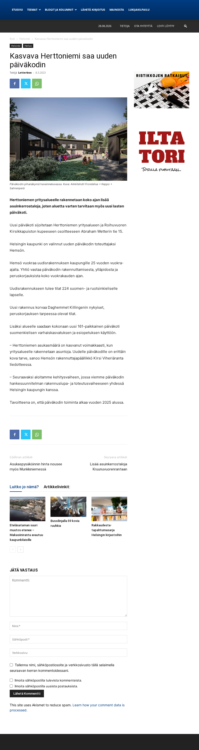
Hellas (28, 45)
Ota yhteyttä (143, 26)
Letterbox (25, 72)
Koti (12, 39)
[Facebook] (14, 83)
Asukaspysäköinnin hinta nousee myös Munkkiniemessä (36, 466)
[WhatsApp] (37, 83)
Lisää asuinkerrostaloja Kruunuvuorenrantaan (108, 466)
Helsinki (24, 39)
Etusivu (17, 9)
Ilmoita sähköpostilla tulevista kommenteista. (48, 680)
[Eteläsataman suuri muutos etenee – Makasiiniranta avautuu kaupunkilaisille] (27, 509)
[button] (185, 26)
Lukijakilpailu (138, 9)
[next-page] (20, 549)
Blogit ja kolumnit (59, 9)
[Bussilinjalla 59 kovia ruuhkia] (68, 507)
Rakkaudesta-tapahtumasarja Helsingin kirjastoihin (106, 530)
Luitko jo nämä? (24, 486)
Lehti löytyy (165, 26)
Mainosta (116, 9)
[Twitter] (26, 83)
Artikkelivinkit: (57, 486)
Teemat (32, 9)
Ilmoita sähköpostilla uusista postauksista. (46, 686)
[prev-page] (13, 549)
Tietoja (125, 26)
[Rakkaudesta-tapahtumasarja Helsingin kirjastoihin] (109, 509)
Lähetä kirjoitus (93, 9)
